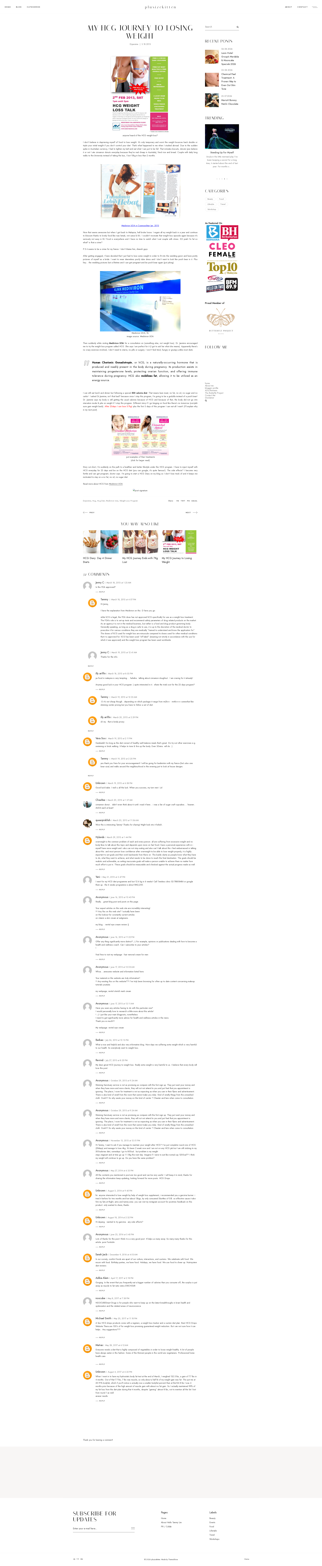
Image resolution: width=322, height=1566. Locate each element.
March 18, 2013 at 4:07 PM (123, 599)
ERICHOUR (130, 1285)
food (221, 199)
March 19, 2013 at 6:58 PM (120, 783)
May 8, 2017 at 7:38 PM (118, 1298)
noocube (100, 1298)
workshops (214, 1539)
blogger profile (211, 388)
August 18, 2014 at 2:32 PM (120, 1217)
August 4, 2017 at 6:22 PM (120, 1371)
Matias (99, 1345)
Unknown (100, 783)
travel (223, 204)
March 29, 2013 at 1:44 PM (119, 837)
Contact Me (210, 395)
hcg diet (101, 500)
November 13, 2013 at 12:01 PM (125, 1140)
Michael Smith (103, 1318)
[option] (222, 149)
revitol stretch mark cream (119, 991)
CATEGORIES (33, 7)
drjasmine (134, 44)
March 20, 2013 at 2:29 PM (125, 717)
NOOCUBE (101, 1302)
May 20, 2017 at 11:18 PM (125, 1318)
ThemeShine (173, 1559)
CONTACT (302, 7)
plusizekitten (161, 7)
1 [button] (217, 179)
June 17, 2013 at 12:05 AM (122, 967)
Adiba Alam (102, 1278)
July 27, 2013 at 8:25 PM (117, 1060)
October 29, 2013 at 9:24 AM (124, 1080)
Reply (102, 592)
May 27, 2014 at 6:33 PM (122, 1170)
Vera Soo (101, 738)
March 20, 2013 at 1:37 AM (120, 800)
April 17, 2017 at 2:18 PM (122, 1278)
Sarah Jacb (101, 1254)
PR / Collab (166, 1526)
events (212, 1522)
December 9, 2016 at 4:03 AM (123, 1254)
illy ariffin (101, 673)
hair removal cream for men (136, 954)
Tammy (104, 599)
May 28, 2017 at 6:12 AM (116, 1345)
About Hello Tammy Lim (171, 1522)
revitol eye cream (116, 1027)
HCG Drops (164, 1178)
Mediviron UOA (147, 336)
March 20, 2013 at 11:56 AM (126, 820)
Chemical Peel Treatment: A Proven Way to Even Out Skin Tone (228, 82)
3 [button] (222, 179)
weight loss (133, 1047)
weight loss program (129, 500)
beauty (210, 199)
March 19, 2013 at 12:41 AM (124, 652)
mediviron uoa (112, 500)
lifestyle (211, 204)
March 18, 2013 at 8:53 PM (120, 673)
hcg (94, 500)
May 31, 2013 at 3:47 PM (114, 877)
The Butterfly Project (214, 393)
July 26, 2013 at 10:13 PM (117, 1040)
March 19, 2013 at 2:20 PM (123, 758)
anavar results (102, 1396)
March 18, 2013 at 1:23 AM (119, 582)
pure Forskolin (108, 1242)
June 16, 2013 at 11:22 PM (122, 937)
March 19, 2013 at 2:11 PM (120, 738)
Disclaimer (209, 397)
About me (209, 385)
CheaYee (100, 800)
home (207, 383)
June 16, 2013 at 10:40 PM (123, 897)
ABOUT (288, 7)
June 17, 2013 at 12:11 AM (122, 1003)
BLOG (19, 7)
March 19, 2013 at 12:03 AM (124, 697)
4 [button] (224, 179)
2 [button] (219, 179)
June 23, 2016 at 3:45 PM (122, 1234)
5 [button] (227, 179)
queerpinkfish (103, 820)
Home (8, 7)
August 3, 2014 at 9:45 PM (120, 1190)
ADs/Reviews (211, 390)
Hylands (100, 837)
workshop (212, 209)
